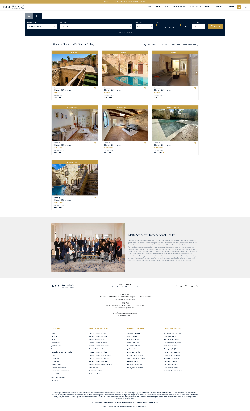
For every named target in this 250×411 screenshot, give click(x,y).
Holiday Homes (56, 364)
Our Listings (108, 402)
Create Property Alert (171, 45)
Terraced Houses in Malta (134, 355)
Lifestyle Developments (58, 368)
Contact (230, 7)
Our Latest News (114, 287)
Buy (29, 16)
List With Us (126, 287)
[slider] (156, 25)
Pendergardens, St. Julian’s (172, 355)
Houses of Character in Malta (135, 358)
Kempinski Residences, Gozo (173, 371)
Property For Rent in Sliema (97, 333)
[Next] (96, 72)
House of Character (62, 90)
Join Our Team (56, 346)
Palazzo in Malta (131, 336)
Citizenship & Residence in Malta (61, 352)
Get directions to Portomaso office (125, 299)
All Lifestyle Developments (172, 333)
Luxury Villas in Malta (133, 333)
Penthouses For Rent (95, 374)
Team (53, 339)
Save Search (151, 45)
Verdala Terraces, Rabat (171, 358)
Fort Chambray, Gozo (171, 368)
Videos (53, 349)
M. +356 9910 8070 (124, 315)
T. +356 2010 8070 (137, 305)
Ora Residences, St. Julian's (172, 343)
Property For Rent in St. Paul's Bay (100, 355)
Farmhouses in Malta (133, 352)
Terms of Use (153, 402)
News (53, 355)
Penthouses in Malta (132, 343)
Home (53, 333)
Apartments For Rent (95, 371)
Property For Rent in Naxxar (98, 349)
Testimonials (55, 343)
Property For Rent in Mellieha (98, 352)
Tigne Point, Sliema (170, 336)
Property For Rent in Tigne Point (99, 361)
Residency (218, 7)
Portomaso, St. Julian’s (171, 346)
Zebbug (57, 88)
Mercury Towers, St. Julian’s (172, 352)
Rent (37, 16)
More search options (125, 32)
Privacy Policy (142, 402)
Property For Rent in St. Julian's (98, 336)
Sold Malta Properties (58, 377)
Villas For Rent (93, 368)
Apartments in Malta (132, 349)
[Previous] (54, 72)
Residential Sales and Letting (125, 402)
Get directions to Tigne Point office (125, 308)
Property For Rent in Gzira (97, 339)
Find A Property (97, 402)
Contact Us (54, 380)
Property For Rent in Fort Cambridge (100, 364)
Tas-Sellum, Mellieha (170, 361)
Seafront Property (132, 361)
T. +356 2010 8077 (144, 297)
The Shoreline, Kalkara (171, 364)
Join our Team (136, 287)
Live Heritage (55, 358)
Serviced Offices (56, 374)
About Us (54, 336)
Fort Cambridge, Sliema (171, 339)
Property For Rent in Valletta (98, 343)
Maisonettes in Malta (133, 346)
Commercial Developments (60, 371)
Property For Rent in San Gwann (99, 346)
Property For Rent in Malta (134, 364)
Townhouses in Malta (133, 339)
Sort (189, 45)
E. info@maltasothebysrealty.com (124, 313)
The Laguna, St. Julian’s (171, 349)
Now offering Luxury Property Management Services (125, 2)
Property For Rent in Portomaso (99, 358)
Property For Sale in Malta (134, 368)
